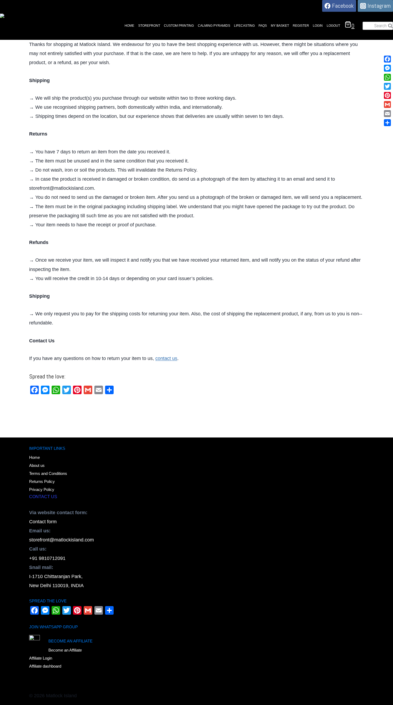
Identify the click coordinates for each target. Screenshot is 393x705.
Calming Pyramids (214, 26)
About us (37, 465)
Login (318, 26)
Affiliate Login (40, 658)
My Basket (280, 26)
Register (301, 26)
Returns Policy (42, 481)
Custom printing (179, 26)
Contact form (43, 521)
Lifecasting (244, 26)
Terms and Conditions (48, 473)
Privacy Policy (41, 489)
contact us (166, 358)
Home (129, 26)
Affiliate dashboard (45, 666)
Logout (333, 26)
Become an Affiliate (65, 650)
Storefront (149, 26)
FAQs (263, 26)
